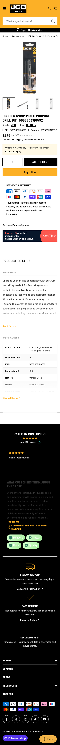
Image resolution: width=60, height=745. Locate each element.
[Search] (53, 21)
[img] (30, 438)
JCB (13, 124)
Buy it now (30, 172)
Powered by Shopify (32, 731)
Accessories (18, 36)
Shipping (19, 139)
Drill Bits (31, 124)
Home (5, 36)
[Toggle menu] (4, 8)
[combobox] (30, 21)
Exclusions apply (13, 151)
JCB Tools (16, 731)
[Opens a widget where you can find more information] (48, 739)
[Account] (49, 8)
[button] (27, 472)
